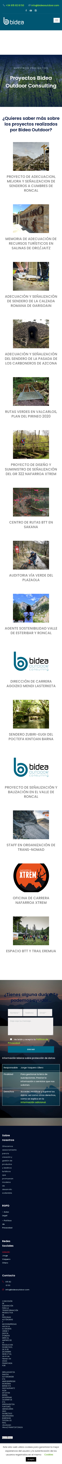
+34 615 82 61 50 (15, 5)
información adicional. (33, 1102)
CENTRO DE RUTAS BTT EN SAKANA (31, 524)
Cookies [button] (48, 1454)
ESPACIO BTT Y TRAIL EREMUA (31, 951)
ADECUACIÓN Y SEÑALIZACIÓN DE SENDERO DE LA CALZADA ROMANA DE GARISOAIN (31, 301)
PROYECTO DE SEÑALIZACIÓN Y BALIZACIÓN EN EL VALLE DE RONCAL (31, 792)
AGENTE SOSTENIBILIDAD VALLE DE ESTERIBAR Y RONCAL (31, 630)
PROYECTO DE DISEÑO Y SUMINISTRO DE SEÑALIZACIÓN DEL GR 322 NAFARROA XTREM (31, 469)
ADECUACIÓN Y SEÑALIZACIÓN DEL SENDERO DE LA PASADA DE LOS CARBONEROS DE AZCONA (31, 359)
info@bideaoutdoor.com (45, 5)
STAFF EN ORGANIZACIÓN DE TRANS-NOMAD (31, 847)
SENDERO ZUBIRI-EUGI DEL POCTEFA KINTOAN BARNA (31, 736)
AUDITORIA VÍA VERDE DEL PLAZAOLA (31, 577)
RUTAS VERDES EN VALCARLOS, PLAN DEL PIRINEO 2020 (31, 414)
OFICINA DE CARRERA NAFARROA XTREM (31, 900)
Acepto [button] (31, 1459)
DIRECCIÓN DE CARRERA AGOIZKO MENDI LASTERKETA (31, 683)
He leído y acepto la (28, 1041)
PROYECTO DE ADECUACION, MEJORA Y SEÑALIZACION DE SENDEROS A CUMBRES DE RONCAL (31, 183)
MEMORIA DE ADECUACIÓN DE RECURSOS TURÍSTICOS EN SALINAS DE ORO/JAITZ (31, 243)
